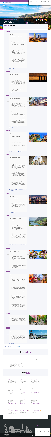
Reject (37, 434)
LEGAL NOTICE (25, 435)
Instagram (39, 427)
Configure (42, 434)
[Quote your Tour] (46, 22)
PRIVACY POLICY (30, 435)
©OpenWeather (19, 346)
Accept (47, 434)
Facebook (39, 425)
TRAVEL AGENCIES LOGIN (20, 435)
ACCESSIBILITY (34, 435)
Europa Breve (8, 19)
